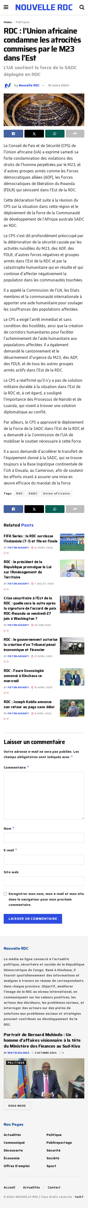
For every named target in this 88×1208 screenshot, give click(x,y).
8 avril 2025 (42, 713)
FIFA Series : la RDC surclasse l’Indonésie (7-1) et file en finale (30, 538)
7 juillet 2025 (43, 583)
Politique (22, 22)
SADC (33, 493)
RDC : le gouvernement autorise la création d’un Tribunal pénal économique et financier (30, 645)
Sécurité (53, 1150)
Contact (54, 1187)
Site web (11, 872)
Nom (9, 828)
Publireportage (59, 1142)
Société (52, 1158)
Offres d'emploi (17, 1166)
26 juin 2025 (42, 625)
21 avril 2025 (43, 656)
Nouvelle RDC (29, 85)
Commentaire (16, 767)
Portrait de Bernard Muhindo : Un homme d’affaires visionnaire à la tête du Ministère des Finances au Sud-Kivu (42, 1040)
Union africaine (56, 493)
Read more (17, 1106)
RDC (19, 493)
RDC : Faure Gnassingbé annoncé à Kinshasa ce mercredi (24, 676)
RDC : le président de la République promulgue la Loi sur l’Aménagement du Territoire (27, 569)
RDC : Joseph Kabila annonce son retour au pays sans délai (29, 704)
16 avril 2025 (43, 687)
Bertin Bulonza (18, 1053)
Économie (12, 1158)
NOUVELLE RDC (44, 7)
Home (8, 22)
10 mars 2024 (58, 85)
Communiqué (14, 1142)
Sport (51, 1166)
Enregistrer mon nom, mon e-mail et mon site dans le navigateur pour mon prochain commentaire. (46, 899)
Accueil (9, 1187)
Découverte (13, 1150)
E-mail (10, 850)
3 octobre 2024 (45, 1053)
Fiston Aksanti (18, 547)
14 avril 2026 (43, 547)
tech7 (79, 1196)
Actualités (12, 1134)
